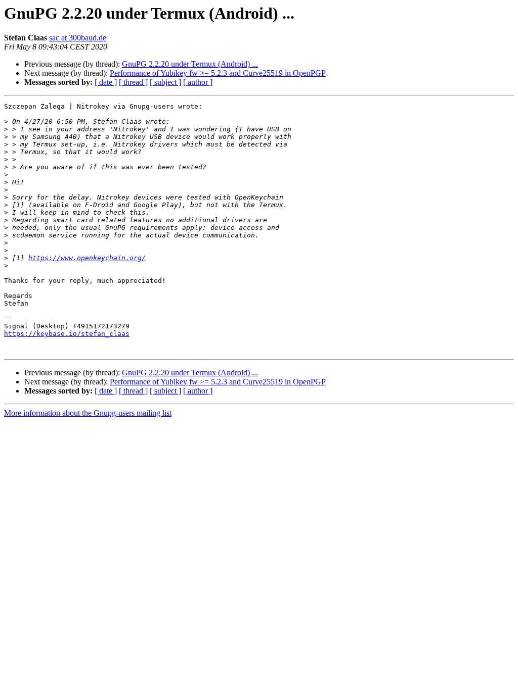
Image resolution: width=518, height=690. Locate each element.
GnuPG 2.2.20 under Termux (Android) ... (190, 64)
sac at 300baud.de (77, 37)
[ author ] (197, 82)
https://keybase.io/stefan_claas (67, 333)
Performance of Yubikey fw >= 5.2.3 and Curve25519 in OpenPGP (218, 73)
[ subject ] (165, 82)
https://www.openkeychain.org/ (87, 258)
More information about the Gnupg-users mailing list (87, 413)
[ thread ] (133, 82)
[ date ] (106, 82)
